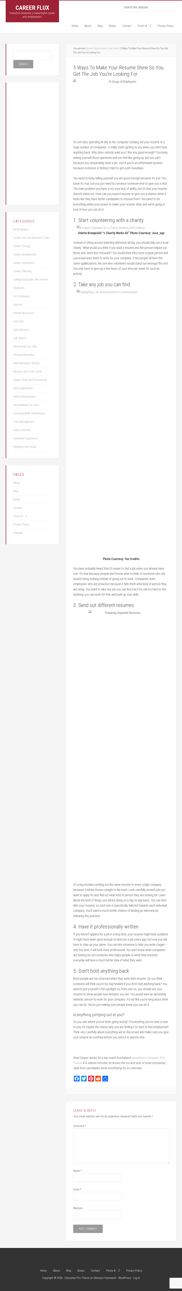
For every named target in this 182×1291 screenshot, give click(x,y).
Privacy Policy (21, 524)
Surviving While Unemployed (29, 413)
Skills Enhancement (24, 396)
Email (77, 1189)
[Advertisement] (40, 143)
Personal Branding (23, 355)
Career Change (21, 246)
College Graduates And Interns (30, 279)
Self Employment (23, 388)
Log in (136, 1278)
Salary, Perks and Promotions (30, 380)
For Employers (21, 296)
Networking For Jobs (25, 346)
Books (16, 499)
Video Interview (22, 430)
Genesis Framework (105, 1278)
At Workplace (20, 229)
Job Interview (20, 329)
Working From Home (24, 446)
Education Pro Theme (77, 1278)
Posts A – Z (20, 516)
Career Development (25, 254)
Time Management (24, 421)
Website (77, 1208)
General (17, 304)
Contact (17, 507)
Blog (15, 491)
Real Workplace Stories (26, 363)
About (16, 482)
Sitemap (18, 533)
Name (77, 1171)
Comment (79, 1126)
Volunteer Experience (25, 438)
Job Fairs (18, 321)
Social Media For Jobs (26, 405)
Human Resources (23, 313)
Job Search (19, 338)
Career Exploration (23, 263)
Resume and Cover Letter (27, 371)
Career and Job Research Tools (31, 237)
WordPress (124, 1278)
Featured (18, 288)
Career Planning (22, 271)
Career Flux (32, 7)
